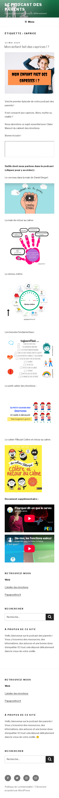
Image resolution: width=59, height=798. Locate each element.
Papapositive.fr (13, 594)
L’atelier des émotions (16, 587)
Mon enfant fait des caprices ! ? (26, 47)
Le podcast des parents (23, 7)
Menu (31, 21)
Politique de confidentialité (19, 786)
